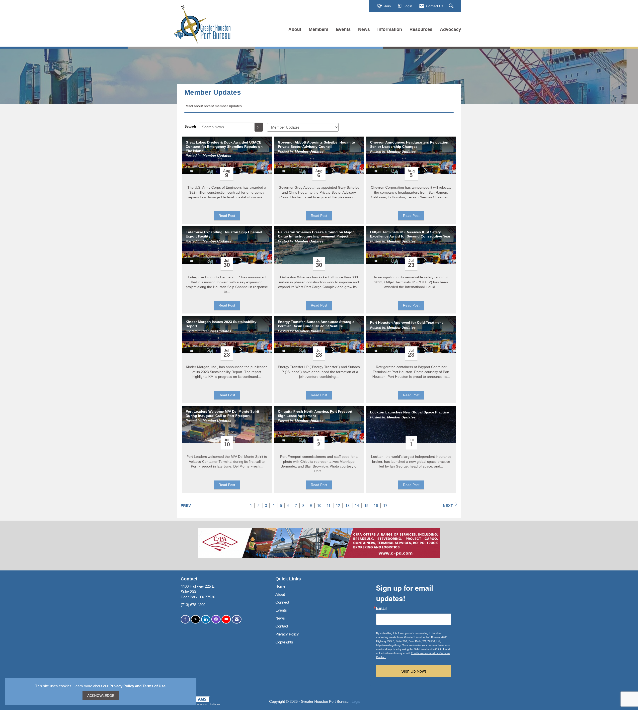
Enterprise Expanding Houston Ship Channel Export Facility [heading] (224, 234)
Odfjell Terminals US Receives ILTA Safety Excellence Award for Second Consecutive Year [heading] (410, 234)
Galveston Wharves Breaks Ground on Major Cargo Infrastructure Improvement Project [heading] (316, 234)
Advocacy (450, 29)
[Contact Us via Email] (236, 619)
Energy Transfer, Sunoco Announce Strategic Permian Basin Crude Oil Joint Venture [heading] (316, 324)
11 (328, 505)
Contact (281, 626)
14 (357, 505)
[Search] (259, 127)
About (294, 29)
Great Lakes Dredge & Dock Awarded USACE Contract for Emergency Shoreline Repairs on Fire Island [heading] (224, 146)
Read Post (227, 216)
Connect (282, 602)
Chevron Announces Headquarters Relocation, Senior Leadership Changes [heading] (409, 144)
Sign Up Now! (413, 671)
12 (338, 505)
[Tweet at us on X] (195, 619)
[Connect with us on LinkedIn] (205, 619)
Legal (356, 701)
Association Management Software (199, 704)
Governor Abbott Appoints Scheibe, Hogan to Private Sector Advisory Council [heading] (316, 144)
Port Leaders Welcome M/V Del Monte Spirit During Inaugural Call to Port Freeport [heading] (222, 413)
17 (385, 505)
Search (190, 126)
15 (366, 505)
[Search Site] (452, 6)
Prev (186, 505)
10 (319, 505)
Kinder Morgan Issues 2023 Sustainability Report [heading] (221, 324)
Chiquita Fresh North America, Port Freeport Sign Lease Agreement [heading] (315, 413)
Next (448, 505)
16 (376, 505)
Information (389, 29)
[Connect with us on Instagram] (216, 619)
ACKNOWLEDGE (100, 696)
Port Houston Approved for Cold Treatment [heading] (406, 322)
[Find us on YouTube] (226, 619)
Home (280, 586)
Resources (420, 29)
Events (343, 29)
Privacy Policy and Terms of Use (137, 686)
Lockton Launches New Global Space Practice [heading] (409, 412)
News (364, 29)
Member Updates (217, 156)
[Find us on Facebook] (185, 619)
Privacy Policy (287, 634)
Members (318, 29)
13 (347, 505)
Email (381, 609)
